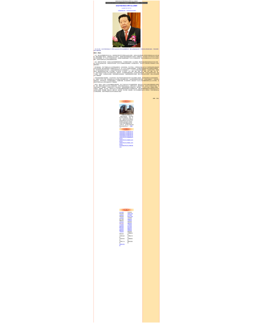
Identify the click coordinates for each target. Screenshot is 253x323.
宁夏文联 (121, 231)
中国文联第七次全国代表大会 (126, 133)
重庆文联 (121, 227)
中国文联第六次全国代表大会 (126, 134)
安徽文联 (129, 219)
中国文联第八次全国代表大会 (126, 131)
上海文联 (121, 217)
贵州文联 (129, 227)
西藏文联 (129, 229)
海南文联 (121, 226)
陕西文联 (121, 230)
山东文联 (121, 222)
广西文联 (129, 224)
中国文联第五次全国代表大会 (126, 135)
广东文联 (121, 224)
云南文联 (121, 229)
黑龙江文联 (130, 216)
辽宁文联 (129, 215)
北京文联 (121, 212)
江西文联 (129, 220)
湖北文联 (121, 223)
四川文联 (129, 226)
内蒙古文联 (130, 213)
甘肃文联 (129, 230)
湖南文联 (129, 223)
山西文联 (121, 215)
